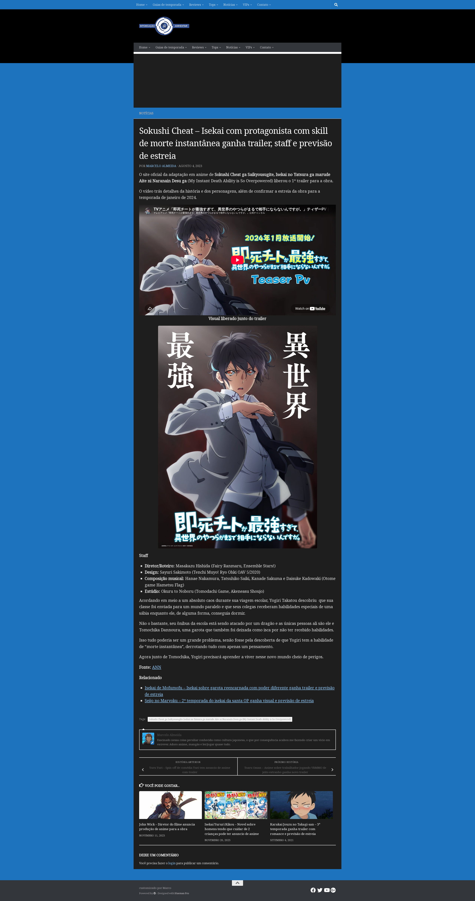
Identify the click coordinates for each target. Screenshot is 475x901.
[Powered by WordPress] (154, 893)
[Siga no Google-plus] (333, 890)
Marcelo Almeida (161, 166)
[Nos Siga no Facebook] (313, 890)
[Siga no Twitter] (319, 890)
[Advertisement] (237, 80)
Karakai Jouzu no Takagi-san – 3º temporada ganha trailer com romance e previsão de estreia (295, 829)
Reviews (195, 5)
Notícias (229, 5)
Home (140, 5)
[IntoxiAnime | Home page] (164, 26)
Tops (212, 5)
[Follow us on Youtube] (326, 890)
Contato (262, 5)
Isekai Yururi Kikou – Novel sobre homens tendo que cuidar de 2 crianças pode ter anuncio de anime (232, 829)
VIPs (246, 5)
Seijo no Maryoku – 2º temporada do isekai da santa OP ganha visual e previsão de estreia (229, 700)
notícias (146, 113)
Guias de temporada (167, 5)
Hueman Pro (182, 893)
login (172, 863)
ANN (156, 667)
